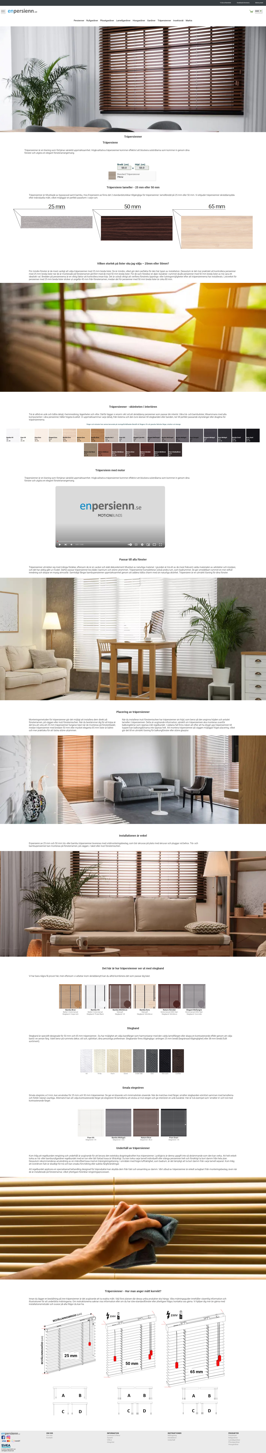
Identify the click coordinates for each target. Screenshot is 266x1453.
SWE (257, 11)
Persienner (79, 20)
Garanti (110, 1438)
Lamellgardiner (123, 20)
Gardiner (151, 20)
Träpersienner (164, 20)
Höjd (137, 164)
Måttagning (172, 1435)
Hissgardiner (139, 20)
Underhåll (171, 1440)
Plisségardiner (107, 20)
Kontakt (49, 1438)
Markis (189, 20)
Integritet (110, 1442)
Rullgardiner (92, 20)
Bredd (120, 164)
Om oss (49, 1435)
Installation (172, 1438)
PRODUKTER (233, 1433)
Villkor (109, 1440)
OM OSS (49, 1433)
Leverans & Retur (113, 1435)
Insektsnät (178, 20)
